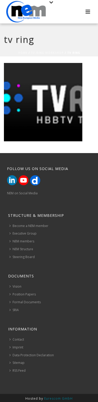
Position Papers (24, 294)
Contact (18, 339)
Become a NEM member (30, 226)
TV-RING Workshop (47, 53)
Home (22, 53)
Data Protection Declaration (33, 355)
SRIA (16, 310)
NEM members (23, 241)
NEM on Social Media (22, 193)
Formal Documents (27, 302)
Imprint (18, 347)
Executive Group (25, 233)
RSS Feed (19, 370)
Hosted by (49, 398)
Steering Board (24, 257)
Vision (17, 286)
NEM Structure (23, 249)
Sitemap (19, 362)
